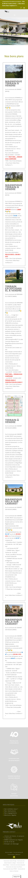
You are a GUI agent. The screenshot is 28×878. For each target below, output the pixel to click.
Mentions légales (9, 852)
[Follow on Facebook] (14, 857)
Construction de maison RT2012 (10, 869)
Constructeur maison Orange (10, 860)
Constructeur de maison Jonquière (17, 864)
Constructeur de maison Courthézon (14, 867)
